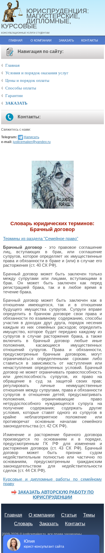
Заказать (66, 40)
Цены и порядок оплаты (27, 80)
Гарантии (14, 95)
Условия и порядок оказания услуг (36, 73)
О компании (41, 40)
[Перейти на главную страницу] (13, 11)
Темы (89, 515)
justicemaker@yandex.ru (32, 142)
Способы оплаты (20, 88)
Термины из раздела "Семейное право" (40, 238)
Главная (15, 40)
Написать (31, 137)
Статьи (69, 515)
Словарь (23, 523)
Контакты (89, 40)
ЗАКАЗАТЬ (16, 103)
